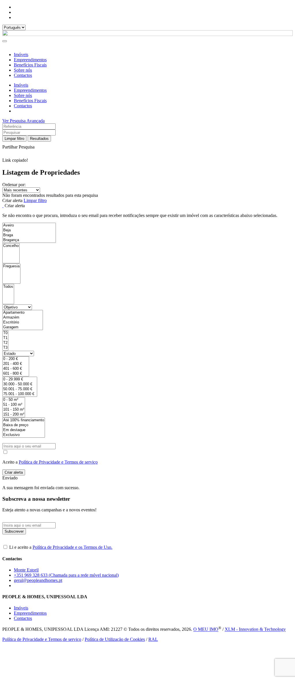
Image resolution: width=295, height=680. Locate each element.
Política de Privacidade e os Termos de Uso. (72, 547)
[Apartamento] (23, 312)
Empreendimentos (30, 59)
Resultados (39, 138)
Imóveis (21, 54)
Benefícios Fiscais (30, 64)
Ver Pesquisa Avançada (23, 120)
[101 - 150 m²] (14, 409)
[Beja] (29, 230)
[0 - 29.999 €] (20, 379)
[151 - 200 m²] (14, 414)
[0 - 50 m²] (14, 399)
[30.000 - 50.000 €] (20, 384)
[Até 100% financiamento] (24, 420)
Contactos (23, 75)
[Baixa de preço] (24, 425)
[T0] (5, 333)
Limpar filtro (14, 138)
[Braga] (29, 235)
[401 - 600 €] (16, 368)
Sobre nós (23, 70)
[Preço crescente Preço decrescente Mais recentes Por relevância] (147, 190)
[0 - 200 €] (16, 359)
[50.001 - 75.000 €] (20, 389)
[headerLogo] (147, 34)
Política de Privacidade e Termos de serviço (58, 462)
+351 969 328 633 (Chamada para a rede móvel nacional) (66, 575)
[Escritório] (23, 322)
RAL (153, 639)
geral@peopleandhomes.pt (38, 580)
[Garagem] (23, 327)
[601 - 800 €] (16, 373)
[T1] (5, 338)
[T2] (5, 342)
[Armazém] (23, 317)
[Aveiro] (29, 225)
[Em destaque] (24, 430)
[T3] (5, 347)
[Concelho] (11, 245)
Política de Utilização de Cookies (115, 639)
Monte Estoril (26, 569)
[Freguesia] (11, 266)
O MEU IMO (205, 629)
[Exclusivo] (24, 435)
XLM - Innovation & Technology (255, 629)
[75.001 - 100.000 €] (20, 394)
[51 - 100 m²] (14, 404)
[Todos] (8, 286)
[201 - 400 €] (16, 363)
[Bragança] (29, 240)
